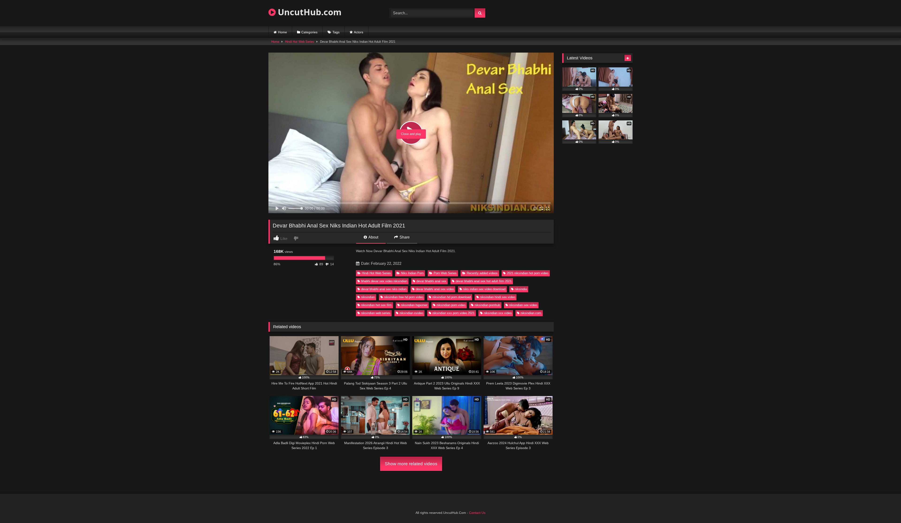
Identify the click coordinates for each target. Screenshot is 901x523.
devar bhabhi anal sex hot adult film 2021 (484, 281)
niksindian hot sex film (376, 305)
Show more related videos (411, 463)
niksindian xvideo (411, 313)
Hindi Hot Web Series (299, 41)
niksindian (368, 297)
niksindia (521, 289)
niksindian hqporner (414, 305)
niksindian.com (531, 313)
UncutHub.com (308, 12)
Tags (336, 32)
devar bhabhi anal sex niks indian (383, 289)
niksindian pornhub (487, 305)
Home (282, 32)
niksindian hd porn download (451, 297)
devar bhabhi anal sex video (435, 289)
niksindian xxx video (498, 313)
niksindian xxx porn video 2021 (453, 313)
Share (404, 237)
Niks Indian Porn (412, 273)
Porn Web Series (445, 273)
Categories (309, 32)
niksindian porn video (451, 305)
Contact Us (477, 513)
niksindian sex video (523, 305)
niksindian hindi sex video (497, 297)
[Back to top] (886, 509)
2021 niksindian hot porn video (527, 273)
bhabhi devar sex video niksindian (384, 281)
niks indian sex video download (484, 289)
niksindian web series (375, 313)
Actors (358, 32)
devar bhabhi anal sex (431, 281)
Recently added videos (482, 273)
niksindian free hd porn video (403, 297)
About (373, 237)
